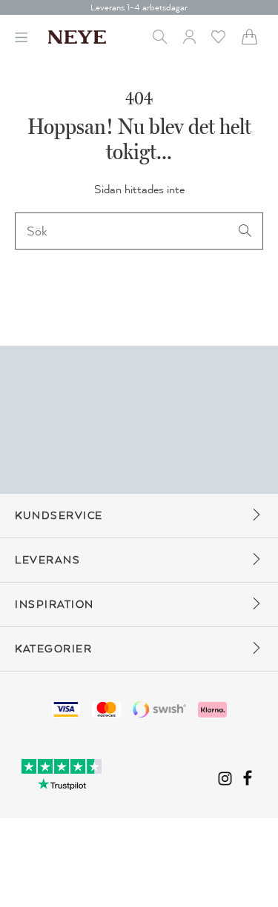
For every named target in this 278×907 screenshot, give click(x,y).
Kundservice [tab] (59, 515)
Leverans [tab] (47, 560)
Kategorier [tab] (53, 649)
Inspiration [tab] (54, 604)
